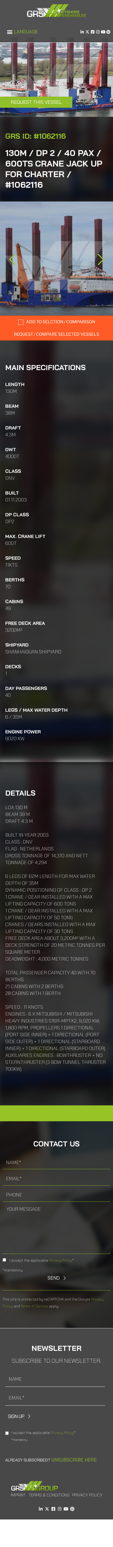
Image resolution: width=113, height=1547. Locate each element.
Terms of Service (34, 1306)
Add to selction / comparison (60, 321)
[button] (9, 32)
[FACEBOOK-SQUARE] (93, 32)
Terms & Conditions (49, 1494)
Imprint (18, 1494)
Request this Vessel (36, 102)
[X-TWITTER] (87, 32)
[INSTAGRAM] (98, 32)
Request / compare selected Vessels (56, 334)
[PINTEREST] (108, 32)
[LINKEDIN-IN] (82, 32)
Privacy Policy (60, 1260)
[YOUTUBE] (103, 32)
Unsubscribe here (74, 1460)
